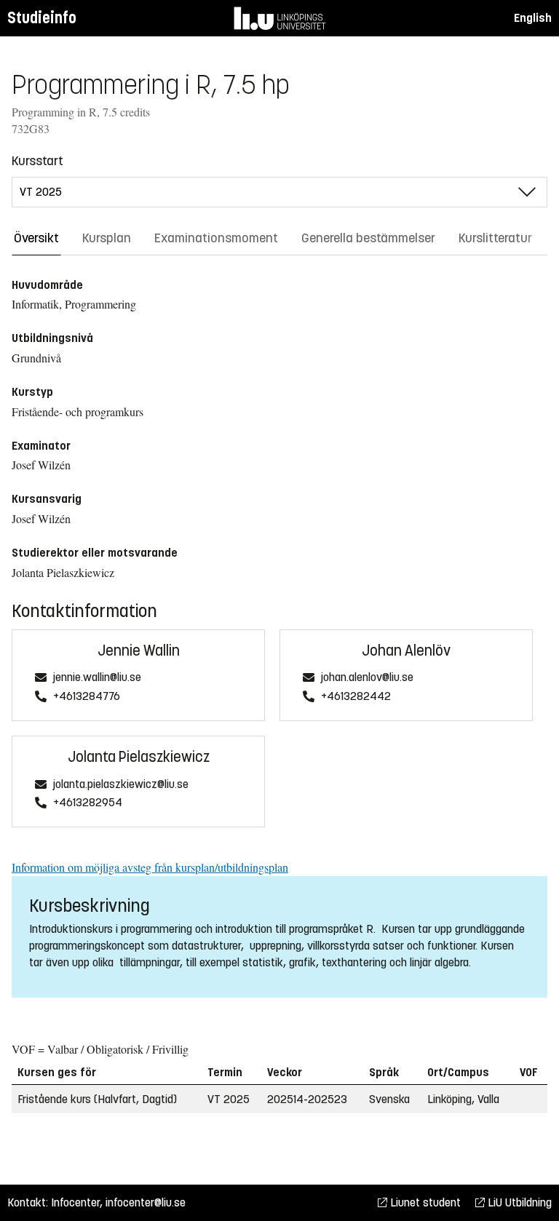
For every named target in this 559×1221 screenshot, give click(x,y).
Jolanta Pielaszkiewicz (139, 757)
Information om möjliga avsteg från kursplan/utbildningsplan (150, 867)
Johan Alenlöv (406, 651)
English (533, 18)
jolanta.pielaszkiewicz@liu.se (121, 785)
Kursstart (37, 161)
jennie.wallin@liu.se (97, 678)
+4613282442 (356, 697)
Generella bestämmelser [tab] (368, 238)
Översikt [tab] (36, 238)
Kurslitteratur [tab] (495, 238)
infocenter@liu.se (146, 1202)
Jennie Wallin (139, 651)
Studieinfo (41, 18)
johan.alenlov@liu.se (367, 678)
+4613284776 (86, 697)
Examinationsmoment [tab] (216, 238)
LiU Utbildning (518, 1202)
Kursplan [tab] (106, 238)
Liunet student (424, 1202)
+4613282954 (87, 803)
